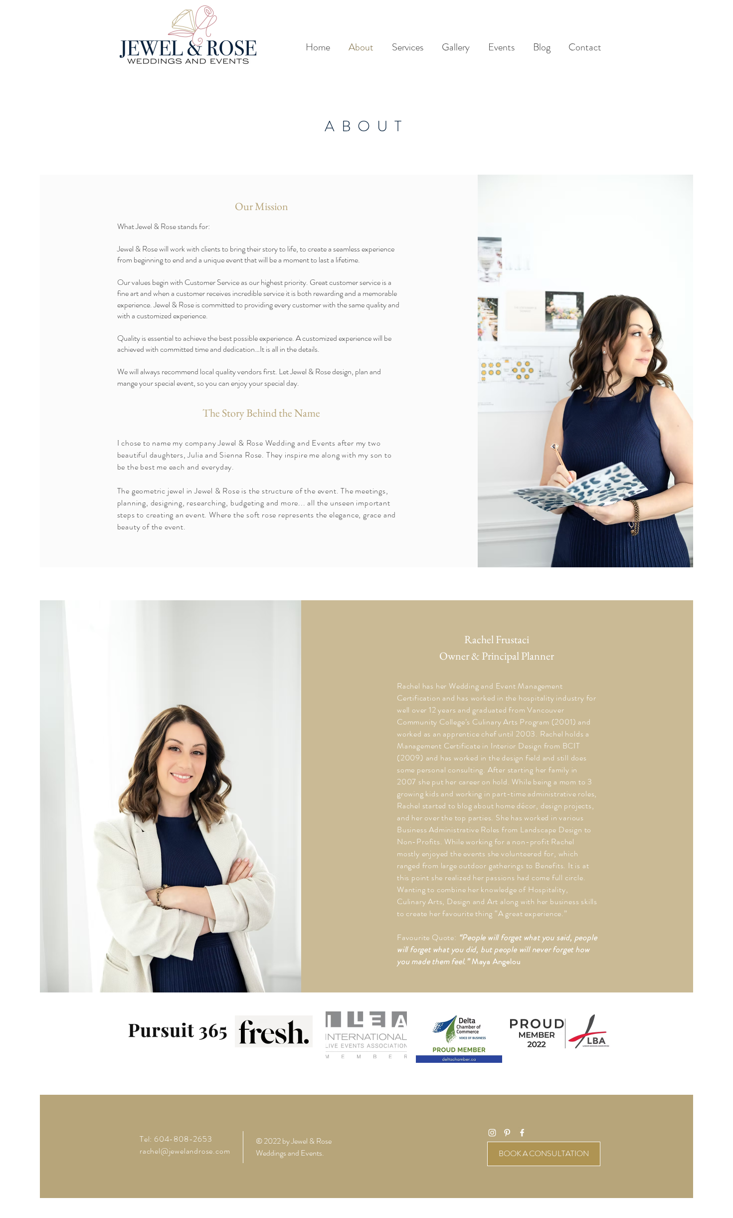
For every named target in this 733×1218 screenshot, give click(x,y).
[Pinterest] (507, 1133)
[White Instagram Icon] (492, 1133)
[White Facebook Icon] (522, 1133)
